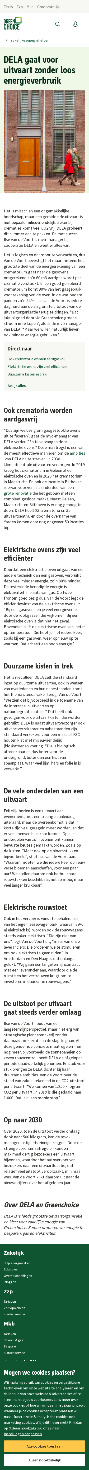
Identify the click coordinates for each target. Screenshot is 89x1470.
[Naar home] (13, 24)
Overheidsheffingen (18, 1276)
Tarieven (10, 1301)
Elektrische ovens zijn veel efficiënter (38, 366)
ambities (77, 453)
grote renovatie (18, 493)
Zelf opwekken (14, 1308)
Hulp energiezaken (17, 1263)
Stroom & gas (13, 1340)
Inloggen (10, 1282)
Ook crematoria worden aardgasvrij (36, 358)
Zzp (20, 6)
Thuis (8, 6)
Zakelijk (14, 1252)
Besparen (11, 1346)
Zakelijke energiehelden (29, 40)
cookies (19, 1405)
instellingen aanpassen (23, 1433)
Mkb (30, 6)
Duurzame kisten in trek (27, 374)
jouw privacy (74, 1405)
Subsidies (11, 1269)
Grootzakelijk (48, 6)
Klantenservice (14, 1314)
